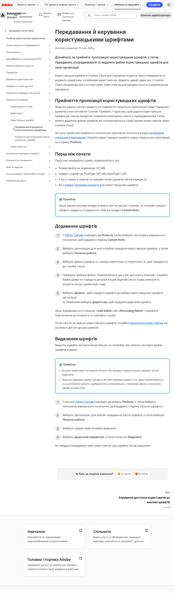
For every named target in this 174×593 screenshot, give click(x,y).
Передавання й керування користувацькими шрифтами (30, 129)
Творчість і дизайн (26, 4)
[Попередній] (83, 503)
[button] (169, 4)
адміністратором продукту (82, 185)
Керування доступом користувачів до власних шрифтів (32, 138)
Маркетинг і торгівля (95, 4)
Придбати (154, 4)
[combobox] (110, 15)
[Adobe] (7, 4)
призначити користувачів (146, 323)
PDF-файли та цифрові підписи (60, 4)
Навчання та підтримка (126, 4)
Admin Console (74, 235)
